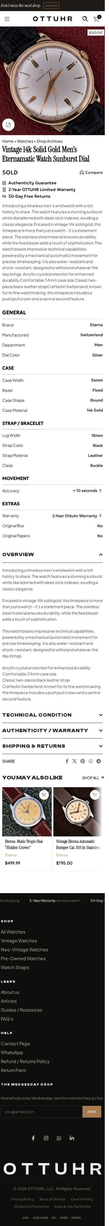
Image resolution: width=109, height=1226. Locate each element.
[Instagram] (46, 1138)
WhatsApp (12, 1052)
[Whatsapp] (59, 1138)
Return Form (13, 1070)
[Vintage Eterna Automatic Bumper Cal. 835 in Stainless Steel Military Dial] (78, 811)
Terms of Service (52, 1199)
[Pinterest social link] (83, 761)
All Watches (13, 932)
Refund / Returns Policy (25, 1061)
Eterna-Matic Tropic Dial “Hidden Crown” (24, 844)
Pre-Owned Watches (23, 958)
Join (91, 1111)
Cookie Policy (82, 1199)
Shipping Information (31, 1206)
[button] (51, 6)
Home (8, 140)
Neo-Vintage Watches (24, 949)
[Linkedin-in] (72, 1138)
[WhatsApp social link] (90, 761)
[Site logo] (52, 18)
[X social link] (74, 761)
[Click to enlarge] (8, 124)
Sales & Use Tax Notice (72, 1206)
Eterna (11, 855)
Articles (9, 1001)
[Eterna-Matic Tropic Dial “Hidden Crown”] (27, 811)
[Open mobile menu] (7, 18)
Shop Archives (50, 140)
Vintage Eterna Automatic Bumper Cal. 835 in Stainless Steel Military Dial (78, 847)
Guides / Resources (21, 1010)
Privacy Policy (22, 1199)
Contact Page (15, 1043)
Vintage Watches (19, 940)
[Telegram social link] (98, 761)
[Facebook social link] (67, 761)
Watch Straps (15, 967)
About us (10, 992)
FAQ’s (7, 1019)
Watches (25, 140)
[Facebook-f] (33, 1138)
